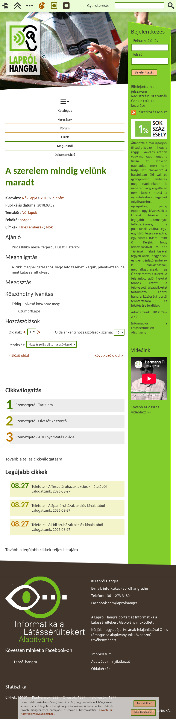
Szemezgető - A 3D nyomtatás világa (44, 437)
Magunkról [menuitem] (65, 146)
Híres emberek (31, 227)
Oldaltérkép (101, 668)
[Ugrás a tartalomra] (5, 5)
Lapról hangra (25, 661)
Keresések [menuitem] (65, 119)
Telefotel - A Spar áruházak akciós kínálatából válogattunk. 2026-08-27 (68, 508)
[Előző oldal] (24, 332)
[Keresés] (170, 5)
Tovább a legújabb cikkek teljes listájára (41, 549)
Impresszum (101, 654)
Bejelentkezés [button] (144, 72)
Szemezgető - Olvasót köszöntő (41, 421)
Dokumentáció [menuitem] (65, 155)
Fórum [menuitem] (65, 128)
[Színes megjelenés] (41, 5)
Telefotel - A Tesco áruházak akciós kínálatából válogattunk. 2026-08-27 (69, 489)
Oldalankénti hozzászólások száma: (84, 332)
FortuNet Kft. (161, 710)
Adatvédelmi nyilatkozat (110, 661)
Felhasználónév (145, 40)
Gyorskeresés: (99, 5)
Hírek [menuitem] (65, 137)
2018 (45, 198)
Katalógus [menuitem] (65, 111)
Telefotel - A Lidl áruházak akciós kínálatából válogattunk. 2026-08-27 (67, 527)
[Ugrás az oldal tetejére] (17, 5)
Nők (49, 227)
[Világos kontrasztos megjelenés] (54, 5)
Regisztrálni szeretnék (149, 96)
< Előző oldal (19, 355)
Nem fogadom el (143, 712)
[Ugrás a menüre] (29, 5)
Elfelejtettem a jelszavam (143, 89)
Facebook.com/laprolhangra (114, 603)
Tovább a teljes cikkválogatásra (33, 459)
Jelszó (138, 54)
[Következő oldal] (39, 332)
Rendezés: (17, 345)
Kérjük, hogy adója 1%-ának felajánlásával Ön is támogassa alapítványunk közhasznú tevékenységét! (129, 634)
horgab (26, 219)
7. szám (58, 198)
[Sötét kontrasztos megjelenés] (66, 5)
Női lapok (29, 212)
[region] (64, 261)
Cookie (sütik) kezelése (142, 103)
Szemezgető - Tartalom (34, 404)
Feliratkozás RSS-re (152, 112)
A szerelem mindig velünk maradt (55, 177)
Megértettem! (144, 703)
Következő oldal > (108, 355)
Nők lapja (29, 198)
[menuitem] (64, 101)
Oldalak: (15, 332)
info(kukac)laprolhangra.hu (125, 588)
